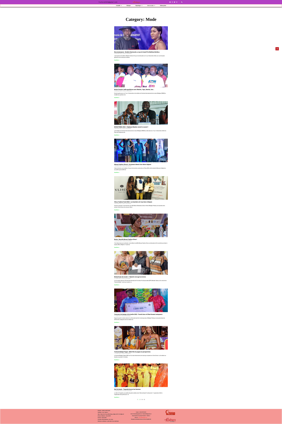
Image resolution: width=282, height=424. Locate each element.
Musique (128, 5)
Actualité (118, 5)
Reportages (138, 5)
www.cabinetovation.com (142, 417)
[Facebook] (170, 2)
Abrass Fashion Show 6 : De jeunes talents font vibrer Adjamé (132, 164)
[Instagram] (172, 2)
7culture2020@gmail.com (107, 2)
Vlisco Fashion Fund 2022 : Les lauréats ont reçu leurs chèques (133, 202)
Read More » (117, 60)
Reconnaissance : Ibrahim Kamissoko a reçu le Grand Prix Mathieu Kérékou (137, 52)
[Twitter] (175, 2)
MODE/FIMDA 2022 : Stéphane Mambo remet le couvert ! (131, 127)
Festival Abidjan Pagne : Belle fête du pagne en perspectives (132, 352)
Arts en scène (150, 5)
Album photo (163, 5)
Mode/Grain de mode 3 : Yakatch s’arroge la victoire (130, 277)
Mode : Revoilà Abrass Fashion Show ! (125, 239)
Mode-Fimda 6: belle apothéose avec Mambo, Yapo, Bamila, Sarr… (134, 89)
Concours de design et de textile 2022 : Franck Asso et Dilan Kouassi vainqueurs (138, 314)
